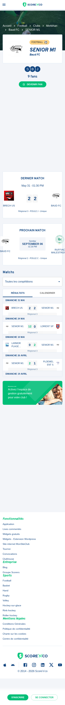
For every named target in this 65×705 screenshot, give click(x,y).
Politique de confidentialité (16, 628)
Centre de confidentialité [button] (15, 638)
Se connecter (44, 697)
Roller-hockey (10, 615)
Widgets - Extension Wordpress (19, 539)
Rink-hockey (9, 610)
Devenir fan (34, 84)
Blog (5, 567)
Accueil (7, 25)
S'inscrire (17, 697)
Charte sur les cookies (14, 633)
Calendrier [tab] (47, 293)
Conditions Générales (14, 623)
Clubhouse (8, 559)
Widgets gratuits (11, 534)
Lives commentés (12, 529)
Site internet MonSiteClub (16, 544)
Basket (6, 585)
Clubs (36, 25)
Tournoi (6, 549)
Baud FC (14, 29)
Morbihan (51, 25)
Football (22, 25)
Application (8, 524)
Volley (6, 600)
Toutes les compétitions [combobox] (19, 281)
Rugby (6, 595)
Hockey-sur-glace (12, 605)
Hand (5, 590)
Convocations (10, 554)
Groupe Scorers (11, 572)
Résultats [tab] (17, 293)
